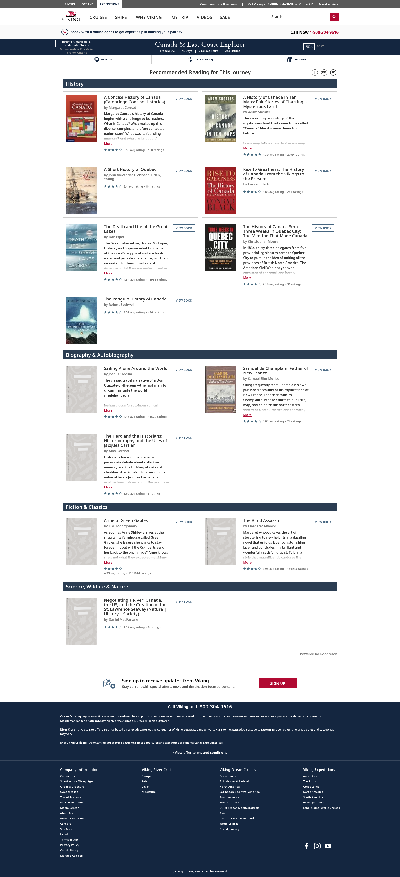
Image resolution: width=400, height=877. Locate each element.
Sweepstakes (69, 792)
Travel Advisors (70, 797)
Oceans (87, 4)
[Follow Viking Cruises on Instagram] (317, 846)
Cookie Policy (69, 850)
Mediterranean (230, 802)
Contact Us (67, 776)
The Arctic (310, 781)
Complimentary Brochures (219, 4)
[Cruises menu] (112, 17)
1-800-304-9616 (324, 32)
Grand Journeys (230, 829)
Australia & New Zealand (237, 818)
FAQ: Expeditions (71, 802)
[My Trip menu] (193, 17)
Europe (147, 776)
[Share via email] (324, 72)
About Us (66, 813)
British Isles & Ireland (234, 781)
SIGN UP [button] (277, 683)
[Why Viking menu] (168, 17)
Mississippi (149, 792)
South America (230, 797)
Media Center (69, 808)
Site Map (66, 829)
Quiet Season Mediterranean (239, 808)
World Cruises (229, 824)
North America (230, 786)
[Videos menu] (217, 17)
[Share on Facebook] (315, 72)
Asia (145, 781)
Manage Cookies (71, 855)
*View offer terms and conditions (200, 752)
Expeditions (109, 4)
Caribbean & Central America (240, 792)
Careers (65, 824)
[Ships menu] (132, 17)
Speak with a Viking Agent (77, 781)
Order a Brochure (72, 786)
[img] (137, 150)
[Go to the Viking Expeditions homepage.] (70, 16)
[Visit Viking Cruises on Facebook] (306, 846)
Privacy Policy (69, 845)
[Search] (334, 17)
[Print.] (333, 72)
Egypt (145, 786)
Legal (64, 834)
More (108, 143)
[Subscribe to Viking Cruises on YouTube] (328, 846)
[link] (98, 18)
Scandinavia (228, 776)
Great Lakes (311, 786)
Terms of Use (69, 840)
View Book (184, 99)
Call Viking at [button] (293, 3)
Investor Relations (72, 818)
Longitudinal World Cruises (321, 808)
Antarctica (310, 776)
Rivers (70, 4)
